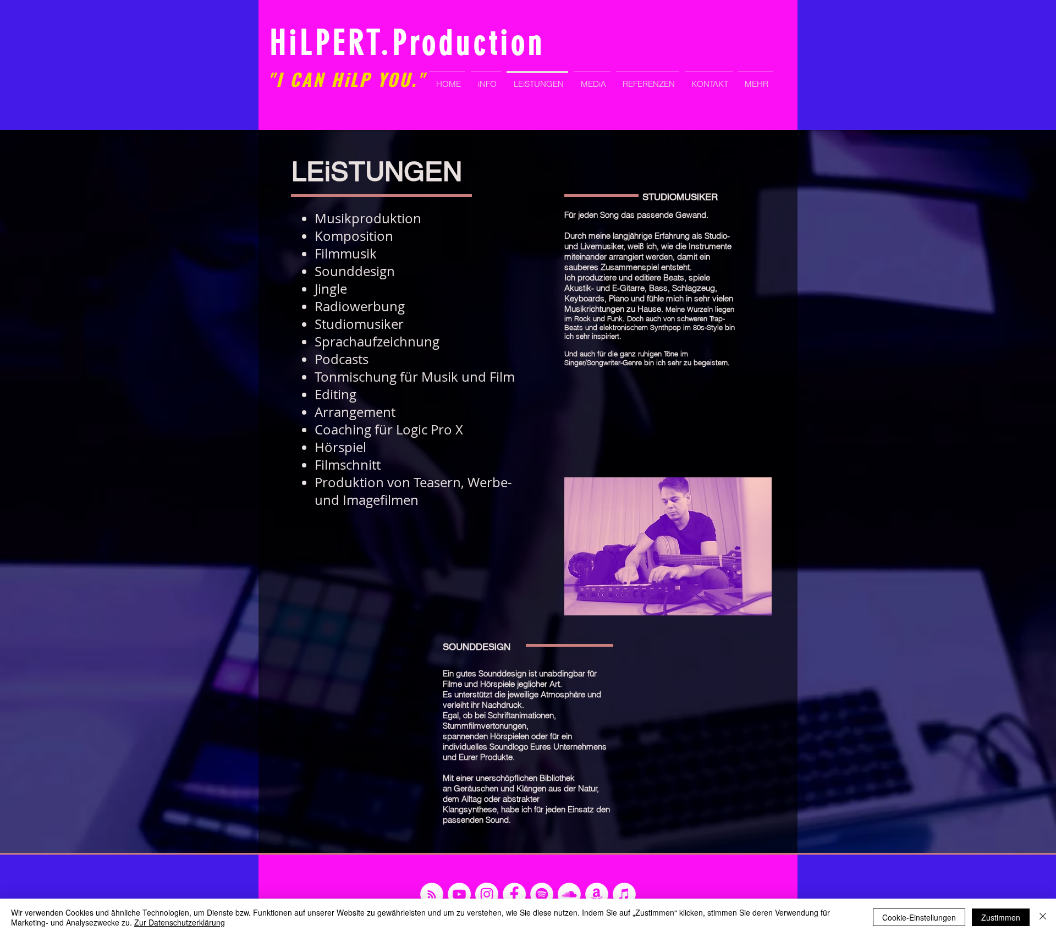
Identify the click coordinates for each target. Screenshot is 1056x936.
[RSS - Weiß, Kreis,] (431, 894)
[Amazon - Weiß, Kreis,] (596, 894)
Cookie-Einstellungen (919, 917)
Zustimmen (1000, 917)
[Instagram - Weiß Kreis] (486, 894)
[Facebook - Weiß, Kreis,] (514, 894)
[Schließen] (1042, 917)
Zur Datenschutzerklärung (179, 922)
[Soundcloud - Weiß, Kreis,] (569, 894)
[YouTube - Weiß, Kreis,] (459, 894)
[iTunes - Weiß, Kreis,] (624, 894)
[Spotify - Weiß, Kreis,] (541, 894)
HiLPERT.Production (408, 43)
